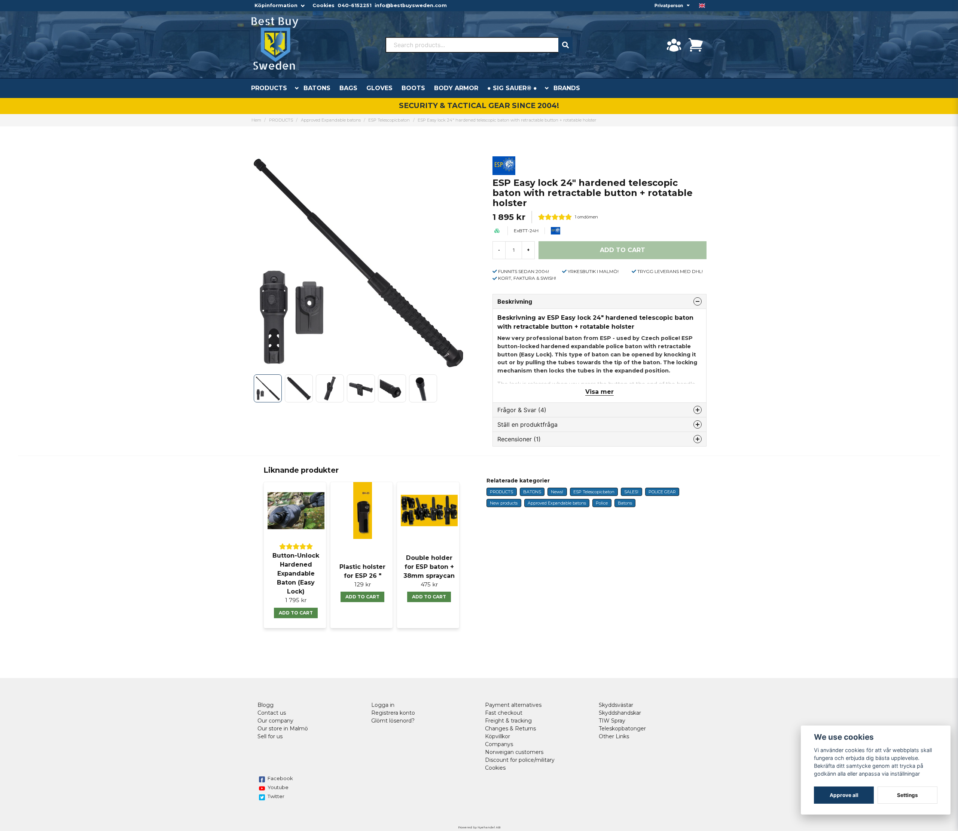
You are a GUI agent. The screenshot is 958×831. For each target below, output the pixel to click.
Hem (256, 120)
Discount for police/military (520, 760)
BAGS (348, 88)
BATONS (316, 88)
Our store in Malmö (282, 728)
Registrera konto (393, 712)
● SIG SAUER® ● (512, 88)
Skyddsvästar (616, 705)
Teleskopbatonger (622, 728)
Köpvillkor (497, 736)
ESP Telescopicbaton (389, 120)
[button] (702, 5)
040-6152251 (355, 5)
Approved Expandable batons (331, 120)
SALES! (631, 491)
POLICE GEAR (662, 491)
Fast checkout (503, 712)
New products (504, 503)
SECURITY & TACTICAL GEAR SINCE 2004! (479, 105)
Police (602, 503)
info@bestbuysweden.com (411, 5)
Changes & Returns (510, 728)
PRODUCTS (269, 88)
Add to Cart (296, 613)
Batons (625, 503)
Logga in (382, 705)
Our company (275, 720)
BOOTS (413, 88)
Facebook (280, 778)
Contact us (271, 712)
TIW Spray (612, 720)
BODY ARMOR (456, 88)
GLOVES (379, 88)
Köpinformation (276, 5)
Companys (499, 744)
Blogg (265, 705)
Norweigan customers (514, 752)
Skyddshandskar (620, 712)
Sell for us (270, 736)
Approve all (844, 795)
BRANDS (566, 88)
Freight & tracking (508, 720)
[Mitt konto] (674, 44)
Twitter (276, 796)
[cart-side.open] (696, 44)
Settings (907, 795)
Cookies (323, 5)
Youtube (278, 787)
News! (557, 491)
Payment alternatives (513, 705)
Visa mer (599, 391)
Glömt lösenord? (393, 720)
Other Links (614, 736)
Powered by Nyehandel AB (479, 827)
